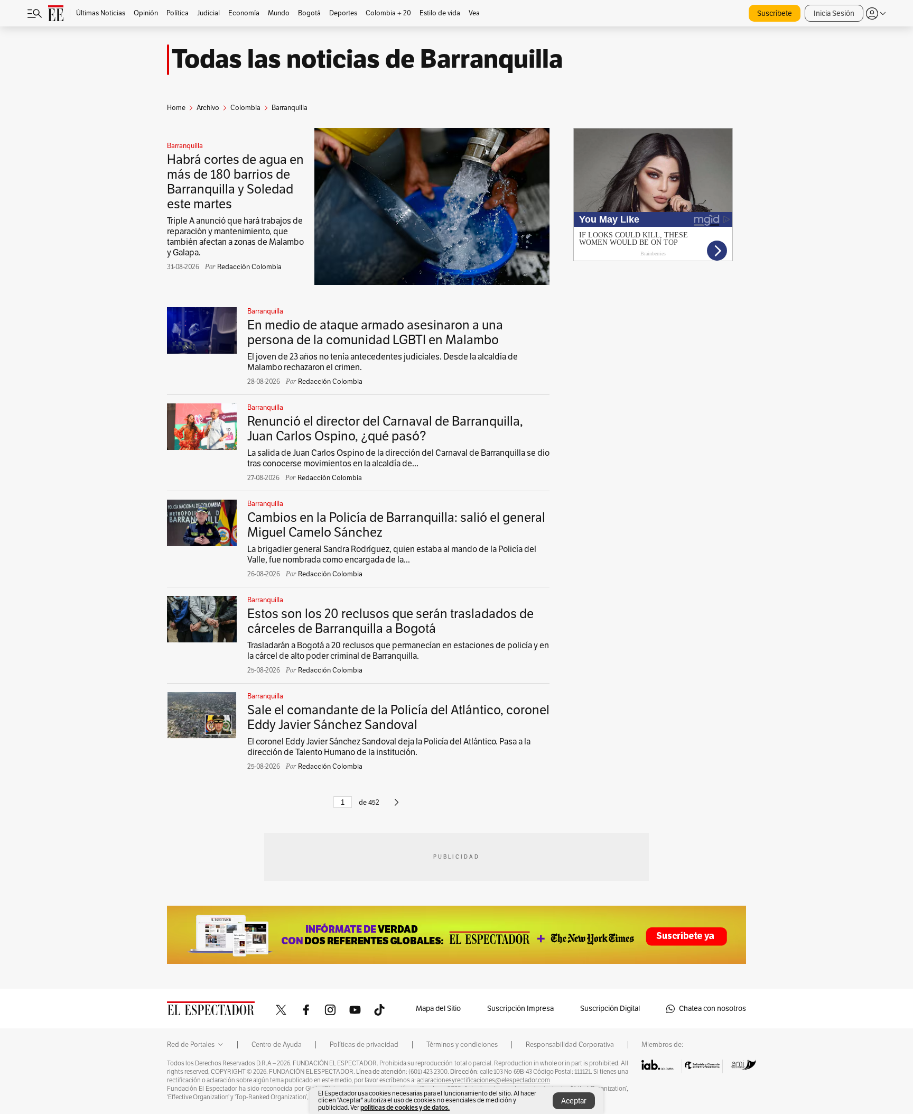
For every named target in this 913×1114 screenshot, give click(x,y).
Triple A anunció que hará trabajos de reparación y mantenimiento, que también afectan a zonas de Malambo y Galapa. (235, 237)
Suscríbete (774, 13)
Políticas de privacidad (364, 1044)
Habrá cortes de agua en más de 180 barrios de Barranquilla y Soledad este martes (235, 182)
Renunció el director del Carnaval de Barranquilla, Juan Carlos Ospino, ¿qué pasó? (385, 428)
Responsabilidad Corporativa (570, 1044)
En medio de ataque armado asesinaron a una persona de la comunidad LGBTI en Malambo (375, 332)
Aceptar (573, 1101)
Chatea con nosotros (712, 1008)
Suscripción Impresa (520, 1008)
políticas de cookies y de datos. (405, 1107)
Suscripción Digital (610, 1008)
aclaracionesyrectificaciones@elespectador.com (483, 1080)
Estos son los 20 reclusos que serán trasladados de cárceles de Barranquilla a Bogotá (390, 621)
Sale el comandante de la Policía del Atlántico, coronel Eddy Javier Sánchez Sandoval (398, 717)
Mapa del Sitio (438, 1008)
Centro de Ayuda (276, 1044)
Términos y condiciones (462, 1044)
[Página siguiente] (396, 807)
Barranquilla (185, 146)
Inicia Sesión (834, 13)
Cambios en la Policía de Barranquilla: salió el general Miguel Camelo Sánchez (396, 525)
